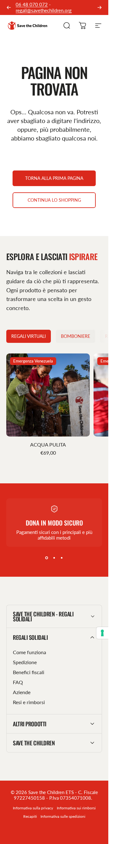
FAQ (18, 682)
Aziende (21, 692)
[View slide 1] (47, 558)
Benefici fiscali (28, 672)
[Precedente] (9, 7)
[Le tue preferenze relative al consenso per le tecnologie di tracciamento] (102, 633)
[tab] (28, 336)
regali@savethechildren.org (44, 10)
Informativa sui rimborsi (76, 808)
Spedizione (25, 662)
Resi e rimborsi (29, 702)
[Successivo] (99, 7)
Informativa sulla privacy (33, 808)
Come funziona (29, 652)
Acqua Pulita (48, 444)
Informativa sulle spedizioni (62, 816)
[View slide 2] (54, 558)
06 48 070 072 (32, 4)
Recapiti (30, 816)
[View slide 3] (62, 558)
